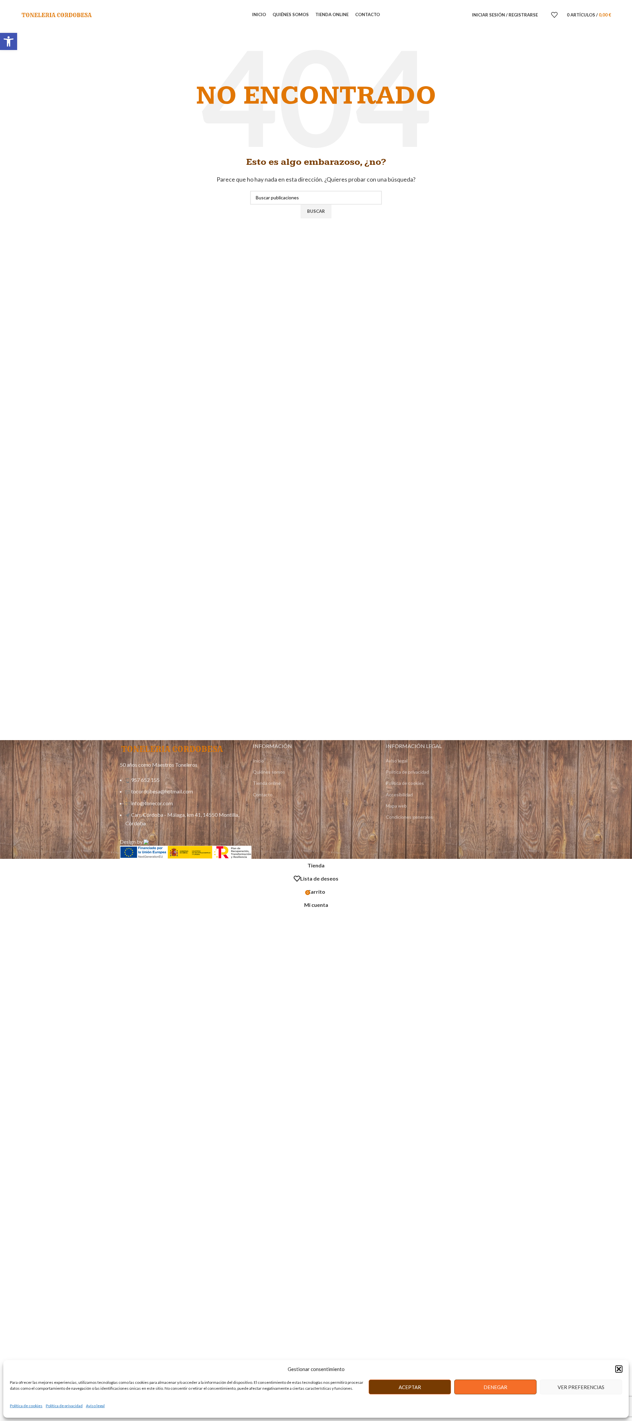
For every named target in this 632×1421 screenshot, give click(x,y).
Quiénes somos (269, 772)
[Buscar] (544, 14)
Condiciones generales (409, 817)
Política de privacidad (64, 1405)
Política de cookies (26, 1405)
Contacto (263, 794)
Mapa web (396, 806)
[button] (8, 41)
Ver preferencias (581, 1387)
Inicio (258, 760)
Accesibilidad (399, 794)
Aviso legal (95, 1405)
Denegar (495, 1387)
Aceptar (410, 1387)
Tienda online (267, 783)
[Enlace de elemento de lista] (183, 805)
